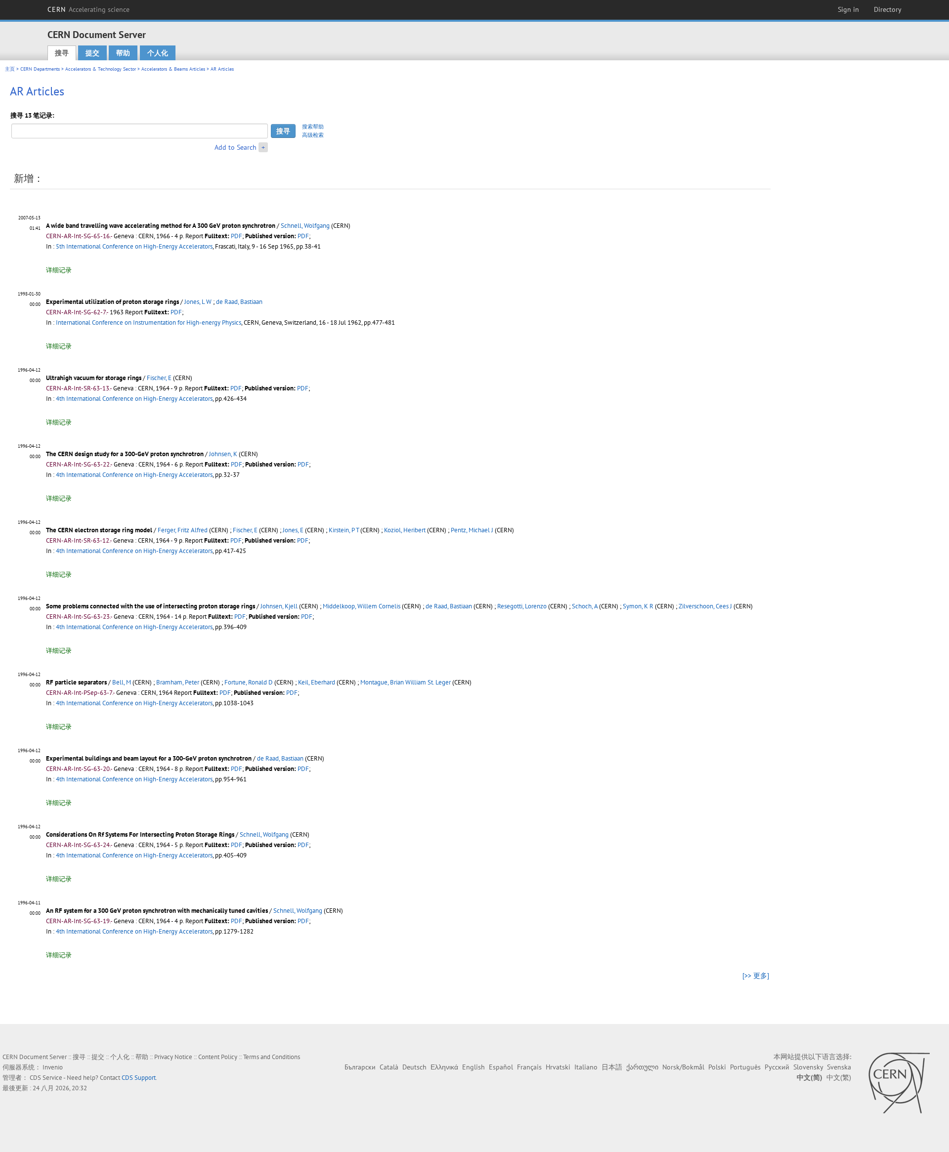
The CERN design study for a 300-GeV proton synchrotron (125, 454)
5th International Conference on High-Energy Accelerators (134, 246)
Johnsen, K (223, 454)
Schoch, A (585, 606)
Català (389, 1067)
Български (360, 1067)
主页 (10, 69)
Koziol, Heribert (405, 530)
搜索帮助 (313, 126)
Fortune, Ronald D (248, 682)
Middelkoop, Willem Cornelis (361, 606)
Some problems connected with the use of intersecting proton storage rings (150, 606)
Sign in (848, 9)
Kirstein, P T (344, 530)
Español (501, 1067)
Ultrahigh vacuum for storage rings (93, 378)
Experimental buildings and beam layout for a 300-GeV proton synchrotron (149, 758)
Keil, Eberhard (316, 682)
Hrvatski (558, 1067)
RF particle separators (76, 682)
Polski (717, 1067)
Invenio (53, 1067)
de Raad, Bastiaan (239, 302)
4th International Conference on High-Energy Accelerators (134, 398)
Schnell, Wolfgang (305, 225)
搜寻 (62, 52)
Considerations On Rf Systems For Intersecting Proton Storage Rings (140, 834)
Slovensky (808, 1067)
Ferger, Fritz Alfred (183, 530)
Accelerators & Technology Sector (100, 69)
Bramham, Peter (177, 682)
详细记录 (59, 270)
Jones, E (293, 530)
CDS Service (46, 1077)
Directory (888, 9)
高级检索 (313, 134)
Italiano (586, 1067)
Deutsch (414, 1067)
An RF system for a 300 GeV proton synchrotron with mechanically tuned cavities (157, 910)
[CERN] (899, 1083)
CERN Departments (40, 69)
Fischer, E (159, 378)
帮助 (123, 52)
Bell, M (121, 682)
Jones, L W (198, 302)
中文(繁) (838, 1077)
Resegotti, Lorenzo (522, 606)
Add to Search (236, 147)
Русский (777, 1067)
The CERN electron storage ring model (99, 530)
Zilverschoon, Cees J (705, 606)
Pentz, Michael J (472, 530)
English (473, 1067)
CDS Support (139, 1077)
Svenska (839, 1067)
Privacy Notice (173, 1057)
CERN (88, 9)
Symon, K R (638, 606)
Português (745, 1067)
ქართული (642, 1067)
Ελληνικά (444, 1067)
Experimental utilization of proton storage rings (112, 302)
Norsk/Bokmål (683, 1067)
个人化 (157, 52)
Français (529, 1067)
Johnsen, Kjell (279, 606)
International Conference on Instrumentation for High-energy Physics (148, 322)
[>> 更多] (755, 975)
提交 (92, 52)
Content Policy (217, 1057)
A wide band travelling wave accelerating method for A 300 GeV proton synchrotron (160, 225)
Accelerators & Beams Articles (173, 69)
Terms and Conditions (271, 1057)
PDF (236, 236)
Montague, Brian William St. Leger (405, 682)
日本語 (612, 1067)
